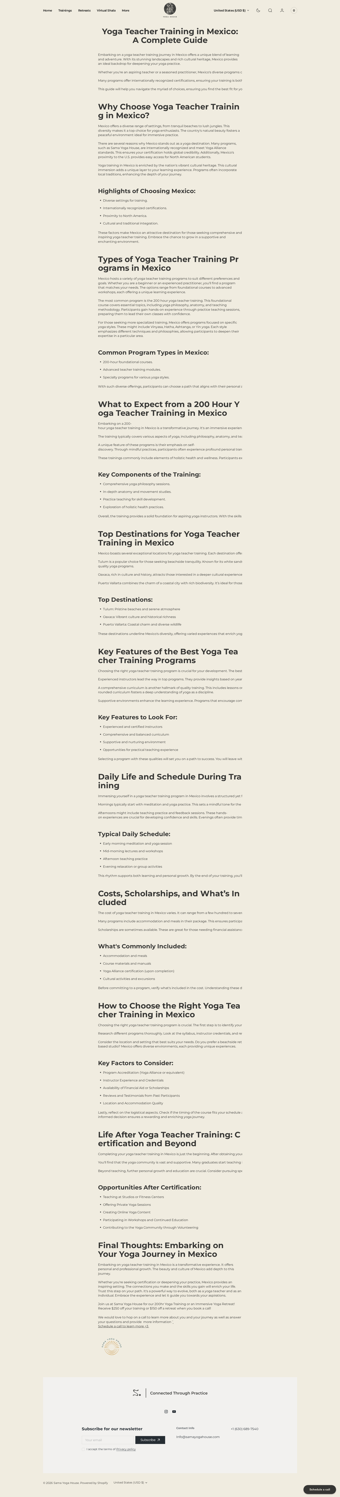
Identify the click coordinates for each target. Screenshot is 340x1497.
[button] (270, 10)
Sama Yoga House (66, 1483)
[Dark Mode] (258, 10)
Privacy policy (126, 1449)
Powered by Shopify (94, 1483)
